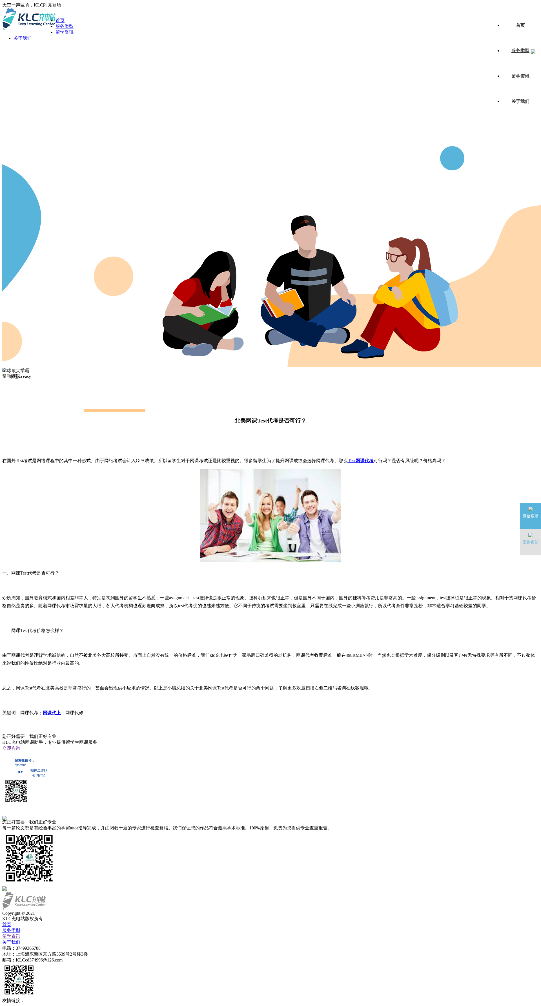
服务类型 (520, 50)
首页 (520, 25)
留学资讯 (520, 76)
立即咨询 (11, 748)
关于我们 (520, 101)
